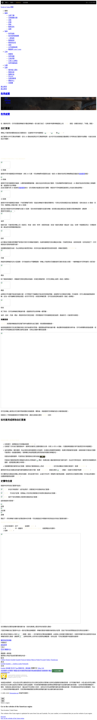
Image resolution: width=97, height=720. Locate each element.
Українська (54, 660)
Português (25, 664)
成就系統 (4, 645)
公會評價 (11, 58)
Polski (38, 660)
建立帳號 (92, 2)
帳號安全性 (12, 42)
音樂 (9, 29)
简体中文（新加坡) (24, 668)
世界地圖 (11, 56)
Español (18, 660)
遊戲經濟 (11, 40)
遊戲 (6, 13)
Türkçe (48, 660)
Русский (43, 660)
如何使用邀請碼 (13, 36)
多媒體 (10, 83)
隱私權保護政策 (36, 670)
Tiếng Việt (41, 668)
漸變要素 (82, 174)
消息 (9, 20)
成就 (9, 45)
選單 (11, 7)
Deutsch (8, 660)
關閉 (3, 698)
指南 (6, 31)
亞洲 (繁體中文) (6, 649)
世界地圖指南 (12, 63)
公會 (6, 51)
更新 (9, 24)
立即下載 (11, 15)
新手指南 (11, 33)
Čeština (3, 660)
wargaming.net (5, 672)
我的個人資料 (12, 70)
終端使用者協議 (25, 670)
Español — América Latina (14, 664)
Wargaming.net (14, 693)
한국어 (13, 668)
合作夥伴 (10, 670)
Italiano (28, 660)
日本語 (8, 668)
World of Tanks (5, 7)
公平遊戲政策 (12, 47)
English (13, 660)
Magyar (33, 660)
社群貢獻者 (12, 78)
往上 (3, 647)
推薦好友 (11, 74)
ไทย (16, 668)
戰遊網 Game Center (14, 49)
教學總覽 (5, 93)
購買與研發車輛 (6, 640)
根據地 (10, 54)
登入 (87, 2)
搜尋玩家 (11, 72)
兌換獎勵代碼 (12, 17)
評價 (9, 22)
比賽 (6, 65)
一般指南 (11, 38)
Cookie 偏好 (57, 670)
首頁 (6, 98)
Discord (10, 76)
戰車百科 (11, 27)
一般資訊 (8, 103)
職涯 (50, 670)
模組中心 (11, 80)
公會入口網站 (12, 61)
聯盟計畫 (17, 670)
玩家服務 (4, 670)
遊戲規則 (45, 670)
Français (23, 660)
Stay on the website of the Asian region (12, 718)
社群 (6, 67)
